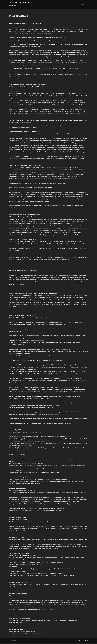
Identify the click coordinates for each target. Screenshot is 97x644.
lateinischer (66, 569)
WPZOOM (86, 640)
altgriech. (37, 569)
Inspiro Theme (79, 640)
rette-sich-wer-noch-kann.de (19, 4)
